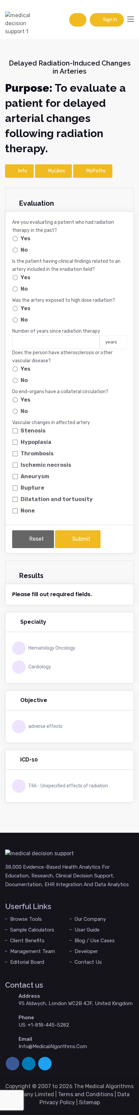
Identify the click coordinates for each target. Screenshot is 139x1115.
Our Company (90, 919)
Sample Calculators (32, 930)
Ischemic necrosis (46, 465)
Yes (25, 238)
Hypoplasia (36, 442)
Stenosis (33, 430)
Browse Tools (26, 919)
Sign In (109, 20)
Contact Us (88, 962)
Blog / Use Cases (95, 941)
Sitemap (89, 1102)
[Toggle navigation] (130, 19)
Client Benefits (27, 941)
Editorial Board (27, 962)
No (24, 250)
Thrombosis (37, 453)
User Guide (87, 930)
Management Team (32, 951)
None (28, 510)
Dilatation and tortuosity (57, 499)
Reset (36, 539)
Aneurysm (35, 476)
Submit (80, 539)
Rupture (32, 488)
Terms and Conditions (85, 1094)
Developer (86, 951)
